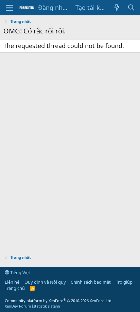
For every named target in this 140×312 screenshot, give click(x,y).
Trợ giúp (124, 282)
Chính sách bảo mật (91, 282)
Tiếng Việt (19, 272)
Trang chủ (15, 288)
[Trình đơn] (9, 8)
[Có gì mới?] (116, 8)
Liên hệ (12, 282)
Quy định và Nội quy (45, 282)
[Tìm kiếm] (131, 8)
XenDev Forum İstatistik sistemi (32, 306)
